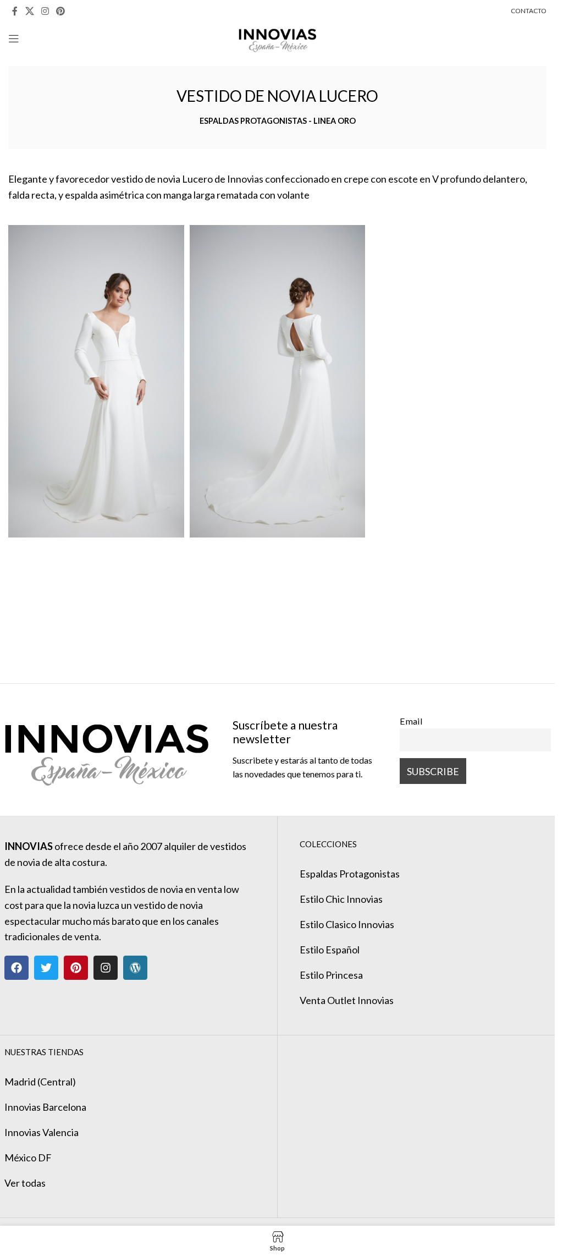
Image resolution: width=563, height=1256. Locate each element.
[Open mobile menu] (14, 39)
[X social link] (29, 11)
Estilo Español (330, 950)
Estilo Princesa (331, 975)
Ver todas (25, 1183)
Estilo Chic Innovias (341, 899)
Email (411, 721)
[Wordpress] (135, 968)
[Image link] (106, 748)
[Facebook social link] (14, 11)
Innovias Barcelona (45, 1107)
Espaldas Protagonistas (350, 874)
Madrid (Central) (40, 1082)
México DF (28, 1157)
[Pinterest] (76, 968)
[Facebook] (16, 968)
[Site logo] (277, 37)
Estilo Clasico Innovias (347, 924)
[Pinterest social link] (61, 11)
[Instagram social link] (44, 11)
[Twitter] (46, 968)
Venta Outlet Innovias (347, 1000)
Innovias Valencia (41, 1132)
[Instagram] (105, 968)
